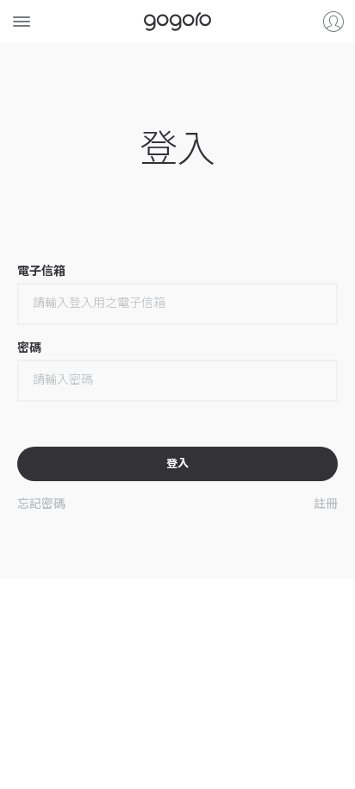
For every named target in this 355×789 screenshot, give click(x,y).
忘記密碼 (41, 502)
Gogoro (177, 21)
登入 (333, 21)
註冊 (326, 502)
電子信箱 (41, 271)
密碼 (29, 347)
